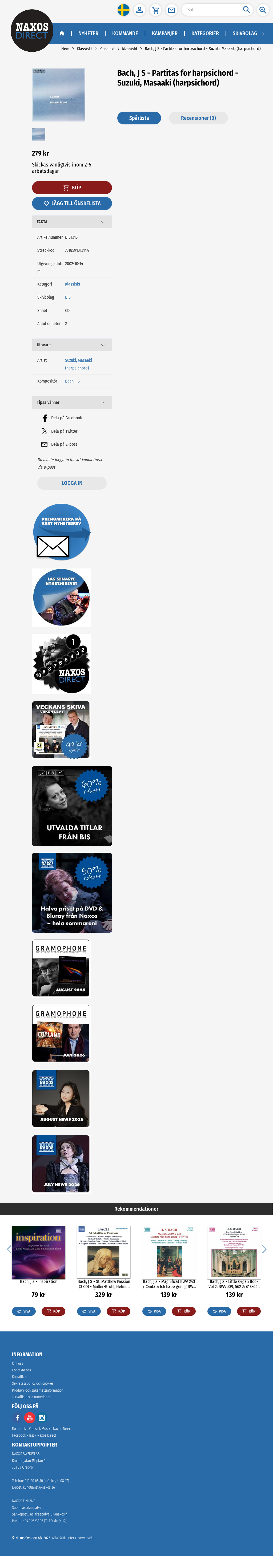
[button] (124, 10)
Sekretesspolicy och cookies (33, 1383)
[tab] (72, 222)
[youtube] (30, 1422)
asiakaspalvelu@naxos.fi (48, 1514)
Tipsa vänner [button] (48, 402)
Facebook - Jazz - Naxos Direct (34, 1435)
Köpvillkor (19, 1377)
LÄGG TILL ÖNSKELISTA (76, 203)
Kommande (125, 33)
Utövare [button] (44, 344)
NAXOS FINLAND (23, 1501)
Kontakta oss (21, 1370)
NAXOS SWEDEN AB (26, 1454)
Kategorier (205, 33)
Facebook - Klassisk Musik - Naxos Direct (42, 1429)
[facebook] (17, 1422)
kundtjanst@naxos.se (39, 1487)
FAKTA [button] (42, 221)
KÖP (76, 187)
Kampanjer (165, 33)
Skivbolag (245, 33)
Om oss (17, 1363)
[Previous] (9, 1249)
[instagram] (41, 1422)
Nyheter (88, 33)
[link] (65, 48)
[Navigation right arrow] (263, 33)
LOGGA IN (72, 483)
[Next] (263, 1249)
